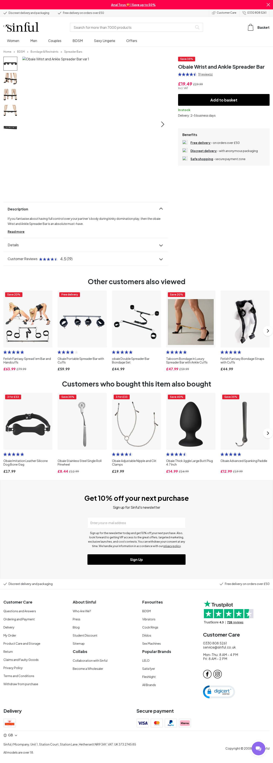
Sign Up (136, 559)
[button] (268, 4)
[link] (7, 51)
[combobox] (132, 27)
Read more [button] (16, 231)
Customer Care (226, 12)
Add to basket (223, 99)
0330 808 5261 (256, 12)
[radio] (180, 74)
